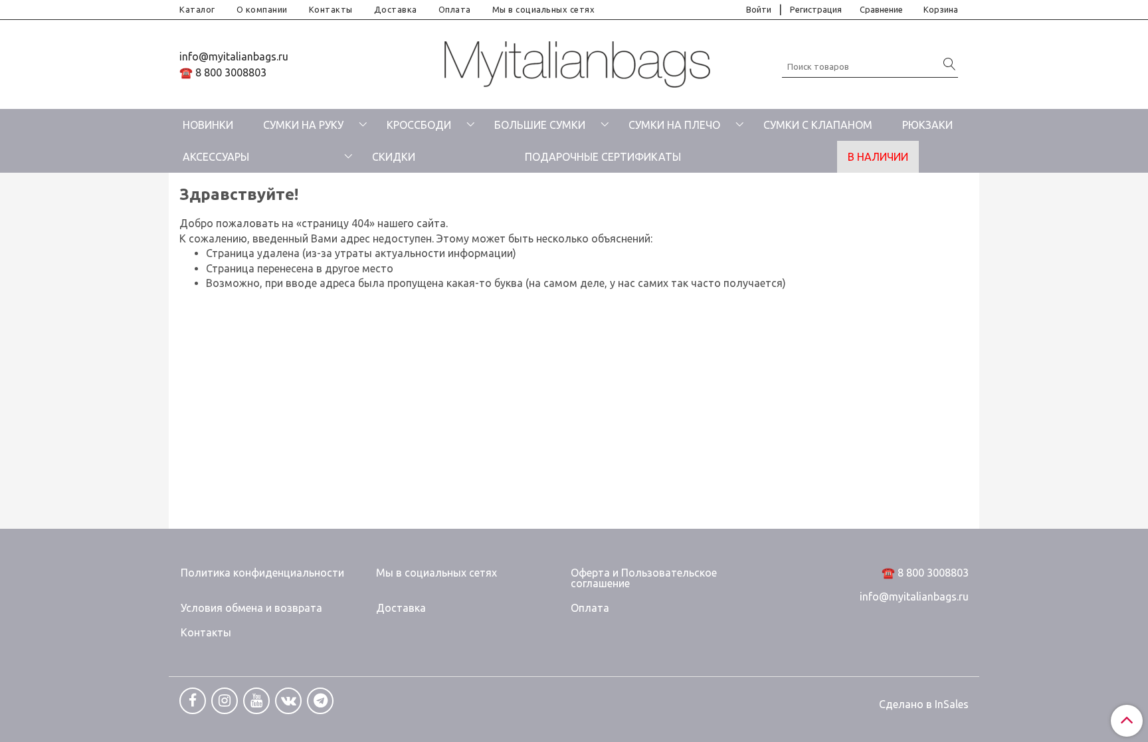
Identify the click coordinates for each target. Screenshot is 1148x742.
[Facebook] (192, 701)
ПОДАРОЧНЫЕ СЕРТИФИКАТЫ (603, 157)
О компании (262, 9)
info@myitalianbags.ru (233, 56)
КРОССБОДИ (419, 125)
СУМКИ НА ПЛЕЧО (674, 125)
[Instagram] (224, 701)
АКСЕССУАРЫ (216, 157)
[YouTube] (256, 701)
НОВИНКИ (208, 125)
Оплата (454, 9)
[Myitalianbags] (577, 61)
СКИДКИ (393, 157)
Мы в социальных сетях (543, 9)
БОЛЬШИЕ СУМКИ (539, 125)
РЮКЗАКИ (927, 125)
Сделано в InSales (924, 704)
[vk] (288, 701)
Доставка (395, 9)
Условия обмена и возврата (251, 608)
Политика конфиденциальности (262, 573)
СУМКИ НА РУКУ (303, 125)
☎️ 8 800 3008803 (222, 72)
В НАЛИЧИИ (878, 157)
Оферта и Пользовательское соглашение (644, 578)
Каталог (197, 9)
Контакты (331, 9)
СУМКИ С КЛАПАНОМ (817, 125)
